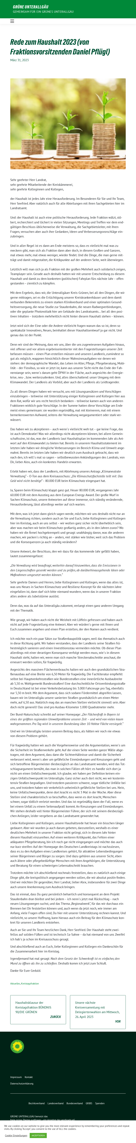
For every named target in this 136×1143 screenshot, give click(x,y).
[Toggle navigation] (12, 21)
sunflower (36, 1120)
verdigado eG (68, 1120)
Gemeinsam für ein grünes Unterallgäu (43, 12)
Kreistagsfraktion (30, 983)
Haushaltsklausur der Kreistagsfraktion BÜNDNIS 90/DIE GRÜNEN (38, 1010)
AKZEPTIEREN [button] (38, 1135)
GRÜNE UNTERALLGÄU (30, 6)
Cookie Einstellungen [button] (16, 1135)
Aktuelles (15, 983)
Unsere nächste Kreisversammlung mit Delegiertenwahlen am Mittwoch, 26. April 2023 (98, 1012)
